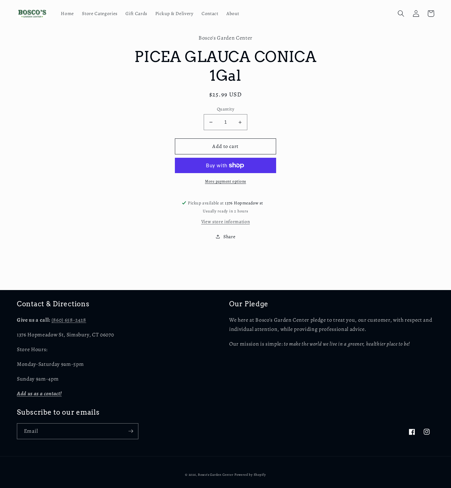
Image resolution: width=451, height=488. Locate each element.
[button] (401, 13)
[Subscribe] (130, 431)
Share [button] (229, 236)
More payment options (225, 181)
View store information (225, 221)
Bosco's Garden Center (215, 474)
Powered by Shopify (250, 474)
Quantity (225, 109)
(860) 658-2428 (69, 319)
